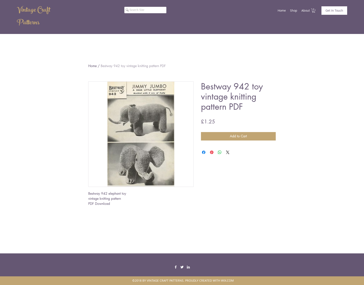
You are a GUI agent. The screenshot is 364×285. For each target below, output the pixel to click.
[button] (313, 10)
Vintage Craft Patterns (33, 17)
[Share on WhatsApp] (219, 152)
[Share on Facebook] (203, 152)
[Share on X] (227, 152)
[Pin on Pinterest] (211, 152)
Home (92, 66)
